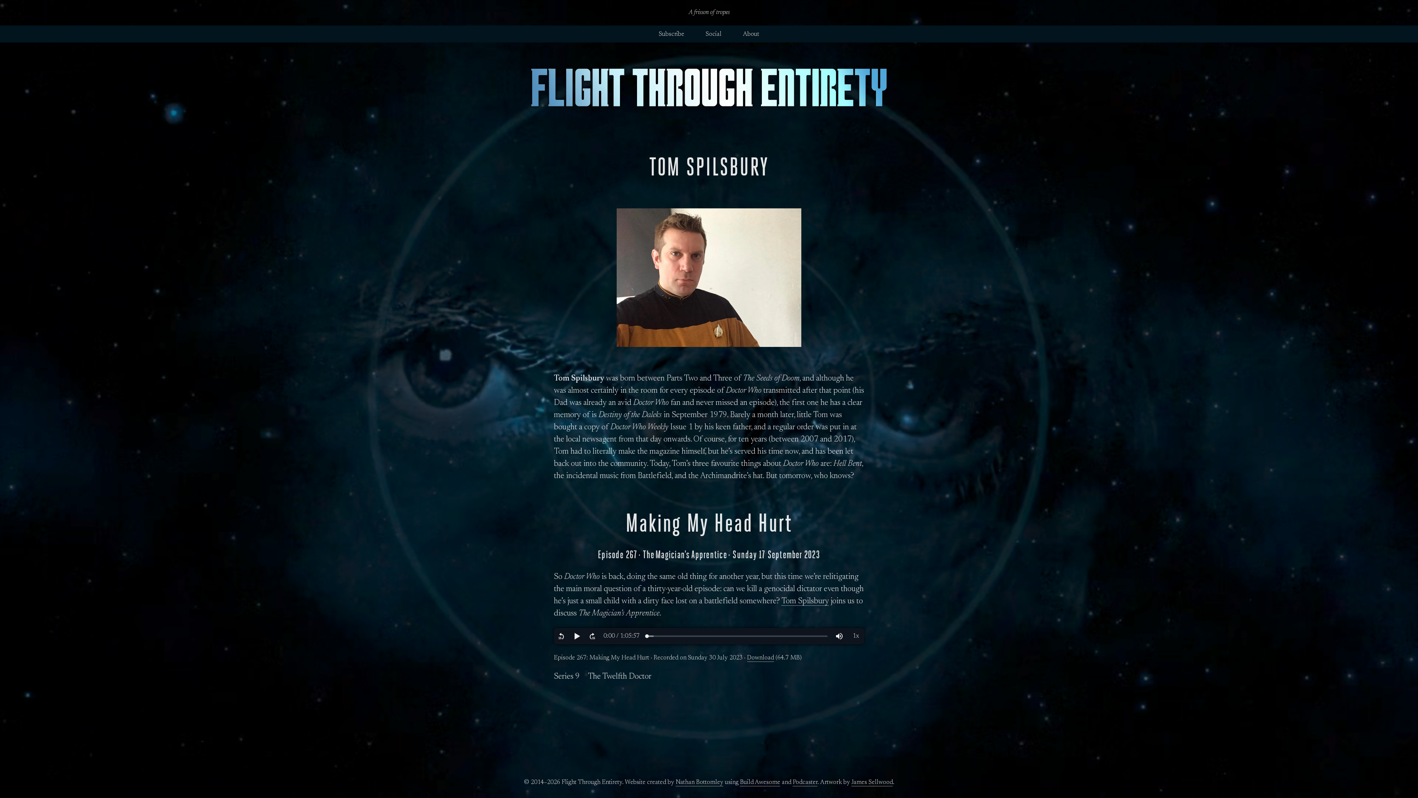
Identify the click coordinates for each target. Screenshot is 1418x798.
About (751, 34)
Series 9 (567, 677)
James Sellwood (872, 782)
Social (714, 34)
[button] (561, 636)
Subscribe (671, 34)
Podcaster (805, 782)
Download (760, 658)
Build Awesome (760, 782)
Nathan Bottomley (699, 782)
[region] (709, 636)
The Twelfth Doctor (619, 677)
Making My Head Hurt (709, 523)
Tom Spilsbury (805, 601)
